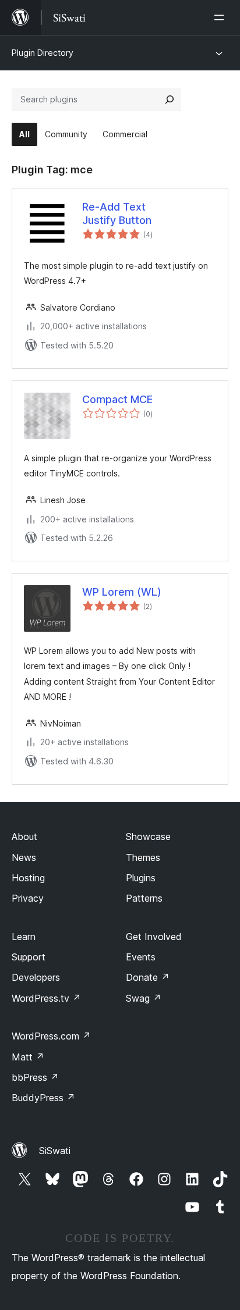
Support (28, 957)
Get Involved (154, 936)
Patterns (144, 898)
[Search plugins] (169, 99)
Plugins (141, 878)
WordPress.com (51, 1036)
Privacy (28, 898)
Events (141, 957)
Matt (28, 1057)
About (24, 836)
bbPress (35, 1077)
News (24, 857)
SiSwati (54, 1150)
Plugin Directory (42, 53)
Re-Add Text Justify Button (116, 213)
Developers (36, 977)
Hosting (28, 878)
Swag (143, 998)
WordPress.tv (46, 998)
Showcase (148, 836)
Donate (148, 977)
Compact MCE (117, 399)
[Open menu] (221, 17)
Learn (24, 936)
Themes (143, 857)
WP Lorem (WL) (121, 592)
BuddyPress (43, 1097)
